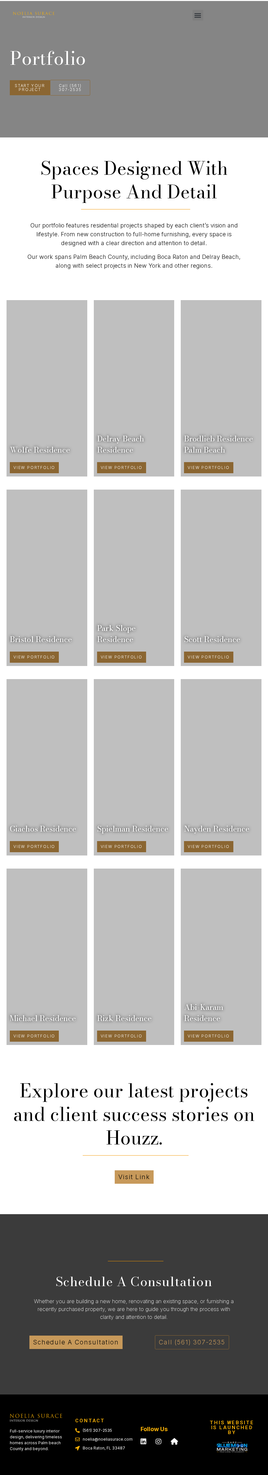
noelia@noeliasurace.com (108, 1439)
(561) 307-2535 (97, 1430)
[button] (198, 15)
